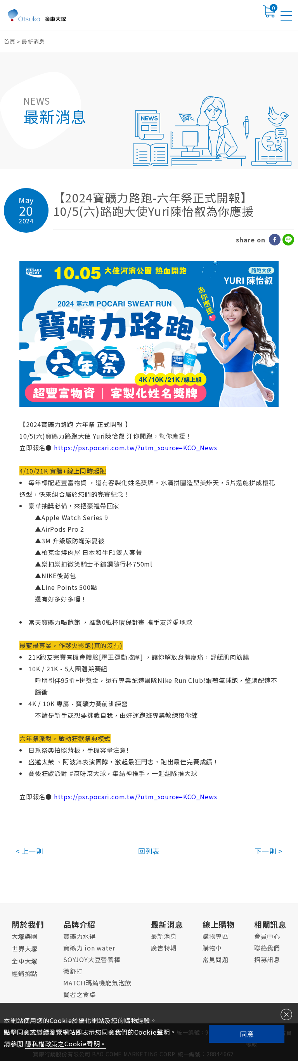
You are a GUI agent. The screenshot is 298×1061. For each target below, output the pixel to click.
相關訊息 (270, 924)
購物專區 (216, 936)
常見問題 (216, 959)
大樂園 (25, 936)
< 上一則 (29, 851)
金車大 (25, 961)
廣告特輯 (164, 947)
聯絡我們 (267, 947)
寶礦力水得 (79, 936)
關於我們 (28, 924)
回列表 (149, 851)
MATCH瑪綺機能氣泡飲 (97, 982)
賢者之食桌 (79, 994)
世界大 (25, 948)
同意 (247, 1034)
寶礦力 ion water (89, 947)
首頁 (10, 41)
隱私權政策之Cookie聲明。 (65, 1043)
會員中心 (267, 936)
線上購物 (219, 924)
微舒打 (73, 971)
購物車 (212, 947)
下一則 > (268, 851)
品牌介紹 (79, 924)
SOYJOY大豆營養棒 (92, 959)
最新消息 (167, 924)
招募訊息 (267, 959)
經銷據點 (25, 973)
